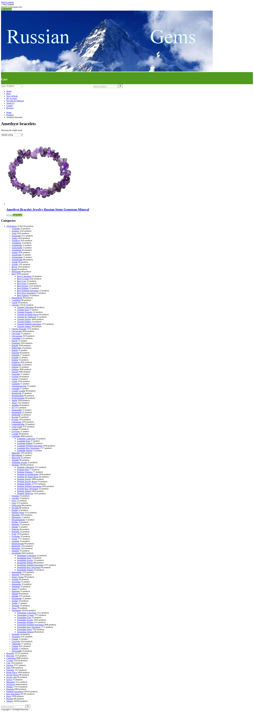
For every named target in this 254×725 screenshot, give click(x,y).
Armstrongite (17, 257)
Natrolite (15, 460)
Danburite (16, 343)
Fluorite (15, 372)
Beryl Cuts (21, 281)
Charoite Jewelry (24, 319)
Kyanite (15, 419)
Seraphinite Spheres (25, 570)
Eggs (8, 668)
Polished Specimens (14, 691)
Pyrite (14, 534)
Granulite (15, 388)
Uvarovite (16, 641)
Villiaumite (16, 644)
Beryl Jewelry (23, 286)
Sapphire (15, 551)
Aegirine (15, 231)
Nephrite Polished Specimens (29, 486)
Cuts (8, 663)
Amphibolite (17, 245)
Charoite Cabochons (25, 307)
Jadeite (14, 400)
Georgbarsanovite (19, 386)
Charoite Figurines (24, 312)
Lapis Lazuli (17, 427)
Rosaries (9, 699)
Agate (14, 233)
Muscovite (16, 458)
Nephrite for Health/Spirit (27, 474)
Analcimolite (17, 248)
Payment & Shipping (15, 101)
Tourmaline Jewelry (25, 620)
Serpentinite (17, 572)
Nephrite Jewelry (24, 479)
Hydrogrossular (18, 398)
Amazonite (16, 236)
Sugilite (15, 601)
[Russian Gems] (107, 71)
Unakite (15, 639)
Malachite (16, 453)
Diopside (15, 353)
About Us (10, 103)
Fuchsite (15, 376)
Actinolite (16, 228)
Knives (9, 679)
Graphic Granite (18, 391)
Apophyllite (17, 255)
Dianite (15, 350)
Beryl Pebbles (23, 288)
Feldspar (15, 369)
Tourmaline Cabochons (26, 613)
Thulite (15, 603)
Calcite (14, 302)
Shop (8, 94)
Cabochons (11, 658)
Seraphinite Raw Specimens (28, 567)
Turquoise (16, 637)
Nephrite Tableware (25, 493)
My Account (6, 9)
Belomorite (16, 271)
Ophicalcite (16, 505)
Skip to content (7, 2)
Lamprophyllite (18, 424)
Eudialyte (16, 362)
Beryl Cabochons (24, 276)
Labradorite (16, 422)
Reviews (10, 108)
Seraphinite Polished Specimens (30, 565)
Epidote (15, 360)
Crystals (9, 660)
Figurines (10, 670)
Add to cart (17, 215)
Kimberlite (16, 415)
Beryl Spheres (23, 295)
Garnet (14, 381)
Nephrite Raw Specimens (27, 489)
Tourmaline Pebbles (25, 622)
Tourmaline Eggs (24, 617)
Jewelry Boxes (12, 675)
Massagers (10, 682)
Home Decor (11, 672)
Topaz (14, 608)
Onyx (14, 501)
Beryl (14, 274)
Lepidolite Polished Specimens (30, 446)
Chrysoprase (17, 336)
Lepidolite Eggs (23, 441)
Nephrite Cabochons (25, 467)
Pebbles (9, 687)
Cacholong (16, 300)
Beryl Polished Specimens (28, 291)
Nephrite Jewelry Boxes (27, 481)
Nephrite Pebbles (24, 484)
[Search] (120, 86)
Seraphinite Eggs (24, 558)
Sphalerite (16, 586)
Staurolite (16, 591)
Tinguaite (15, 605)
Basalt (14, 269)
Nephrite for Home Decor (27, 477)
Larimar (15, 429)
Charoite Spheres (24, 326)
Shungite (15, 574)
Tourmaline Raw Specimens (28, 627)
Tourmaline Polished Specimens (30, 625)
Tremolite (16, 634)
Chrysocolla (17, 331)
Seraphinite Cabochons (26, 555)
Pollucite (15, 529)
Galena (15, 379)
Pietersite (15, 524)
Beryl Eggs (21, 283)
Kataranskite (17, 410)
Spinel (14, 589)
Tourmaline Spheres (25, 632)
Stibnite (15, 594)
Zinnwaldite (17, 651)
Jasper (14, 403)
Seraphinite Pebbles (25, 563)
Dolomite (15, 355)
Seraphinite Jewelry (25, 560)
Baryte (14, 267)
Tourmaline (16, 610)
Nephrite (15, 465)
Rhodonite (16, 546)
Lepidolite (16, 436)
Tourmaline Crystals (25, 615)
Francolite (16, 374)
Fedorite (15, 367)
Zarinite (15, 648)
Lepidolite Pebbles (24, 443)
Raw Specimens (13, 694)
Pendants (10, 689)
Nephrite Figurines (25, 472)
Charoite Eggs (23, 310)
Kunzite (15, 417)
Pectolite (15, 508)
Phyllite (15, 522)
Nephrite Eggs (23, 469)
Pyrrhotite (16, 536)
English (10, 86)
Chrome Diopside (19, 329)
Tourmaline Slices (24, 629)
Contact (9, 105)
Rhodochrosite (18, 543)
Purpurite (15, 532)
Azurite (15, 264)
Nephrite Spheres (24, 491)
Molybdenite (17, 455)
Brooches (10, 656)
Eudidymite (16, 364)
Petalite (15, 510)
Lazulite (15, 434)
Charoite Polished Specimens (29, 324)
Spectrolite (16, 582)
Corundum (16, 338)
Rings (8, 696)
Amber (14, 238)
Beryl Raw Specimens (26, 293)
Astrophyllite (17, 260)
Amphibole (16, 243)
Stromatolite (17, 598)
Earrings (9, 665)
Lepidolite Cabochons (26, 438)
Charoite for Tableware (26, 317)
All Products (11, 226)
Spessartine (16, 584)
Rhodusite (16, 548)
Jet (13, 407)
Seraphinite (16, 553)
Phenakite (16, 515)
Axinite (15, 262)
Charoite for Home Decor (27, 314)
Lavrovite (16, 431)
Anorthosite (16, 250)
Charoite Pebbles (24, 322)
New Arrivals (12, 96)
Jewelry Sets (11, 677)
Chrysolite (16, 333)
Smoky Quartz (18, 577)
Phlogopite (16, 517)
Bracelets (10, 653)
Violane (15, 646)
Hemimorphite (18, 396)
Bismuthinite (17, 298)
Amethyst (16, 240)
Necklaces (10, 684)
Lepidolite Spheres (25, 450)
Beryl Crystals (23, 279)
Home (9, 91)
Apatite (15, 252)
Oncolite (15, 498)
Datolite (15, 345)
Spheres (9, 701)
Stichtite (15, 596)
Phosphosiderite (18, 520)
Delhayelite (16, 348)
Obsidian (15, 496)
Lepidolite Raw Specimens (28, 448)
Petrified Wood (18, 512)
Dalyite (15, 341)
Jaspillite (15, 405)
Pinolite (15, 527)
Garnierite (16, 384)
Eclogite (15, 357)
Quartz (14, 539)
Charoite (15, 305)
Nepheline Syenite (19, 462)
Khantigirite (17, 412)
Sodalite (15, 579)
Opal (14, 503)
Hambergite (16, 393)
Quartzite (15, 541)
